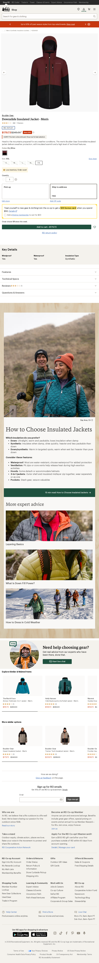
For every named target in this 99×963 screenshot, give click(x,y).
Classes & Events (33, 890)
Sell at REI (54, 894)
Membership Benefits (11, 873)
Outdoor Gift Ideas (58, 862)
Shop (14, 9)
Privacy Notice (57, 951)
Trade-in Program (9, 901)
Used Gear (6, 897)
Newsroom (80, 894)
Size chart (93, 159)
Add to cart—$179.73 (46, 227)
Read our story (8, 825)
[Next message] (85, 24)
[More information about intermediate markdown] (33, 132)
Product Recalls (46, 954)
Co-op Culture (56, 890)
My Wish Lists (8, 869)
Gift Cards (54, 865)
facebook (67, 933)
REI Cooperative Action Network (16, 847)
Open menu (94, 9)
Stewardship (80, 901)
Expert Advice (32, 886)
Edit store (6, 201)
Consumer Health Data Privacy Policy (21, 954)
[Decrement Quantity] (4, 179)
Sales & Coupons (82, 862)
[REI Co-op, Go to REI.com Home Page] (6, 9)
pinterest (73, 933)
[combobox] (49, 16)
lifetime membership (20, 215)
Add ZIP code (55, 201)
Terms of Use (18, 951)
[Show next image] (95, 72)
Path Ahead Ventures (35, 897)
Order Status (32, 862)
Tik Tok (61, 933)
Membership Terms (84, 954)
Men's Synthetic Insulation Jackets (17, 30)
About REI (79, 886)
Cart (89, 9)
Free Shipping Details (84, 865)
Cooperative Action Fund (86, 890)
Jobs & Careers (57, 886)
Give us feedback (43, 778)
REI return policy (49, 233)
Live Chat (82, 912)
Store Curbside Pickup (36, 872)
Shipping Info (32, 876)
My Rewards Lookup (11, 865)
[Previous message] (10, 24)
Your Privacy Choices (39, 951)
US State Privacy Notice (76, 951)
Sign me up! (72, 799)
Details (12, 211)
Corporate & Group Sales (61, 901)
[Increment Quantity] (15, 179)
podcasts (84, 933)
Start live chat (59, 661)
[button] (49, 72)
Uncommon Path (33, 894)
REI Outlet (8, 128)
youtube (79, 933)
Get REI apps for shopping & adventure (30, 930)
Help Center (11, 912)
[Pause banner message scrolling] (88, 24)
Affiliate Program (57, 897)
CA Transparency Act (64, 954)
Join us (54, 828)
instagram (55, 933)
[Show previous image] (4, 72)
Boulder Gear (8, 115)
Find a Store (47, 912)
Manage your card (67, 847)
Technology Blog (82, 897)
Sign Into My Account (11, 862)
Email (21, 795)
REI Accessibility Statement (49, 957)
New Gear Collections (11, 893)
